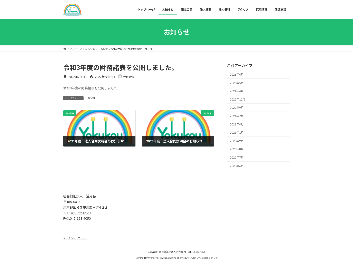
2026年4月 (237, 74)
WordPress (154, 257)
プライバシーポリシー (75, 237)
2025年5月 (237, 82)
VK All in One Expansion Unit (202, 257)
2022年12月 (237, 99)
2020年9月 (237, 140)
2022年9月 (237, 107)
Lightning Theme (175, 257)
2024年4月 (237, 91)
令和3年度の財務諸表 (78, 88)
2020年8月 (237, 149)
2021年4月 (237, 124)
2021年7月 (237, 116)
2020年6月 (237, 165)
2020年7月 (237, 157)
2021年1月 (237, 132)
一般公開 (90, 98)
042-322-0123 (80, 213)
